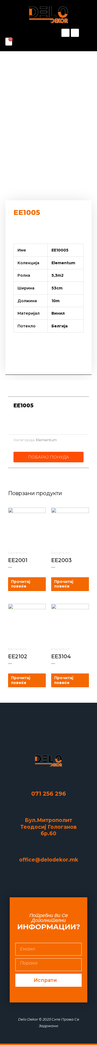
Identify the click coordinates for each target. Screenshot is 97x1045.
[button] (27, 33)
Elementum (46, 440)
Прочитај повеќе (20, 584)
